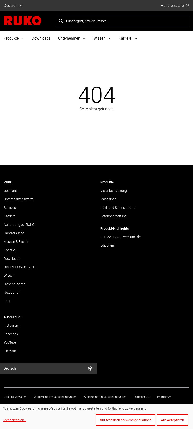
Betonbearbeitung (113, 216)
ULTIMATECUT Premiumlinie (120, 237)
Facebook (11, 334)
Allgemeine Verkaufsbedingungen (55, 397)
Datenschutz (142, 397)
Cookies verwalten (15, 397)
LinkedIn (10, 351)
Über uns (10, 191)
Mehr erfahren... (14, 420)
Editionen (107, 245)
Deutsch (10, 5)
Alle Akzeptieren (172, 420)
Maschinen (108, 199)
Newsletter (12, 292)
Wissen (9, 275)
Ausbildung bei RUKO (19, 225)
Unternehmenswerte (18, 199)
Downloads (41, 38)
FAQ (7, 301)
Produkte (107, 182)
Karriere (9, 216)
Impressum (164, 397)
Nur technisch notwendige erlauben (125, 420)
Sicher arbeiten (14, 284)
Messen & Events (16, 241)
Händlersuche (172, 5)
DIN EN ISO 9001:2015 (20, 267)
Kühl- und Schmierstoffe (117, 208)
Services (10, 208)
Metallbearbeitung (113, 191)
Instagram (11, 325)
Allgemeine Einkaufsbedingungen (105, 397)
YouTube (10, 342)
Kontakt (10, 250)
